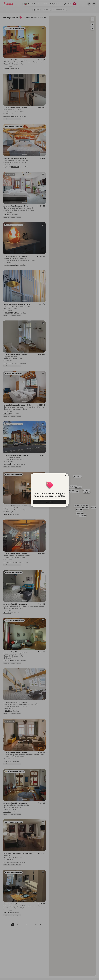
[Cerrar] (65, 475)
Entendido (49, 502)
